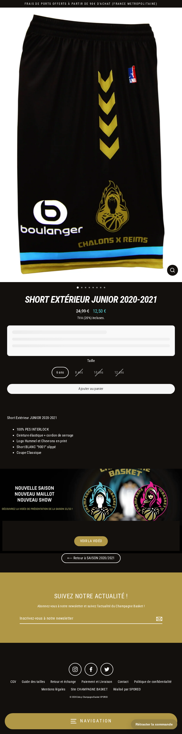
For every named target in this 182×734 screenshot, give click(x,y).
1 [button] (78, 288)
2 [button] (82, 288)
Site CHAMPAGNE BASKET (89, 689)
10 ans (98, 372)
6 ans (60, 372)
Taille (91, 361)
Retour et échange (63, 682)
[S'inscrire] (158, 618)
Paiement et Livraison (97, 682)
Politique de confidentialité (153, 682)
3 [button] (86, 288)
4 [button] (90, 288)
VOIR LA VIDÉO (91, 541)
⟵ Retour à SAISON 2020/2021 (90, 558)
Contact (123, 682)
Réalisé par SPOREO (127, 689)
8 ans (79, 372)
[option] (91, 145)
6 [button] (97, 288)
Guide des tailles (33, 682)
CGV (13, 682)
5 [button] (93, 288)
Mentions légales (53, 689)
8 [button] (105, 288)
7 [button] (101, 288)
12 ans (119, 372)
